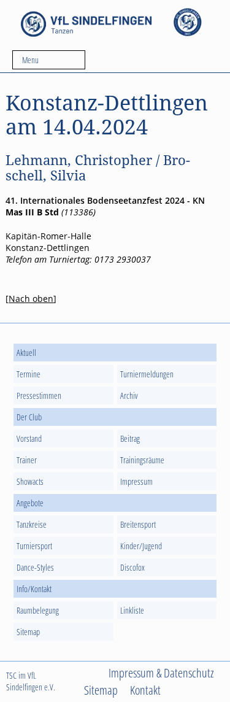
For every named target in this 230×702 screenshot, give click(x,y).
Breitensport (138, 524)
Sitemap (28, 632)
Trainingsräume (142, 460)
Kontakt (145, 689)
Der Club (29, 417)
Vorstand (29, 438)
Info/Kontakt (34, 589)
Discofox (132, 567)
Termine (28, 374)
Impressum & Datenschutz (161, 672)
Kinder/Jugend (141, 546)
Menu (30, 60)
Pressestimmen (39, 395)
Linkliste (132, 610)
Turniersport (34, 546)
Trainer (27, 460)
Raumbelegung (38, 610)
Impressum (136, 481)
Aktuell (26, 352)
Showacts (30, 481)
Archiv (129, 395)
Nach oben (31, 298)
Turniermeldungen (147, 374)
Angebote (30, 503)
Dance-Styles (35, 567)
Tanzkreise (32, 524)
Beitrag (130, 438)
